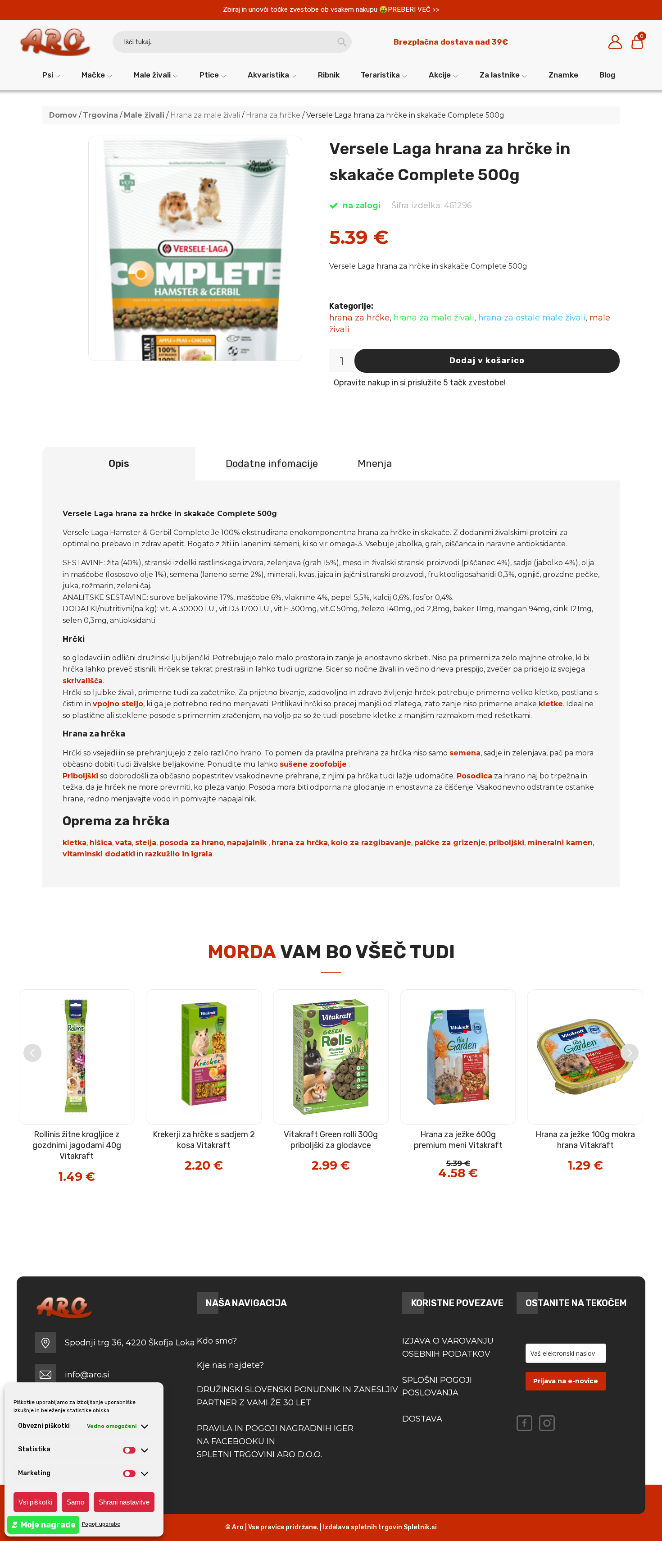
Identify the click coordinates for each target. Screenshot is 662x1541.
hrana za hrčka (300, 842)
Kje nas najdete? (230, 1365)
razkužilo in (167, 854)
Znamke (563, 74)
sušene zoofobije (313, 764)
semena (465, 753)
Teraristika (380, 74)
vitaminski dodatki (99, 854)
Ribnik (329, 74)
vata (123, 842)
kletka (74, 842)
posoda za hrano (191, 842)
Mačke (93, 74)
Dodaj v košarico (487, 361)
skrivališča (83, 681)
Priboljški (80, 776)
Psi (47, 74)
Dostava (422, 1419)
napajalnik (247, 842)
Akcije (440, 74)
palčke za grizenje (449, 842)
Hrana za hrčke (273, 115)
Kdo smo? (217, 1341)
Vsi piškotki (35, 1502)
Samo (75, 1502)
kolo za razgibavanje (371, 842)
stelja (145, 842)
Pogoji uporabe (101, 1524)
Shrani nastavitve (124, 1502)
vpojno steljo (118, 704)
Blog (607, 74)
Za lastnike (500, 74)
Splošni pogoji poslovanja (437, 1386)
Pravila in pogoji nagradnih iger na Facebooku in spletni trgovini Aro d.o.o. (276, 1441)
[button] (286, 152)
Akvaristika (268, 74)
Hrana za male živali (205, 115)
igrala (202, 854)
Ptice (209, 74)
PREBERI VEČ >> (414, 9)
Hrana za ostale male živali (531, 318)
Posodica (474, 776)
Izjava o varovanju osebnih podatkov (448, 1347)
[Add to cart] (96, 1146)
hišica (101, 842)
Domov (63, 115)
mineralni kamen (560, 842)
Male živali (152, 74)
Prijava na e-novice (565, 1381)
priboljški (506, 842)
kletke (551, 704)
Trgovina (100, 115)
